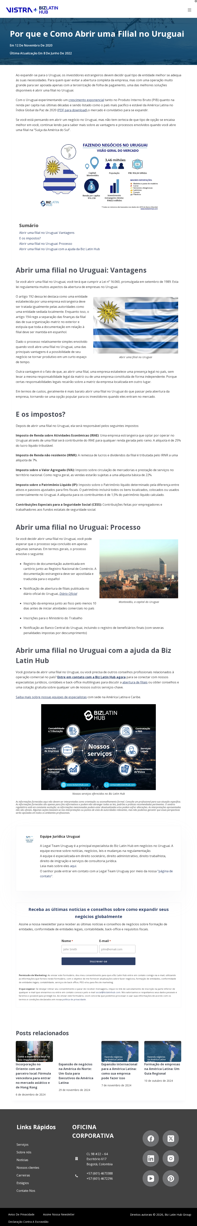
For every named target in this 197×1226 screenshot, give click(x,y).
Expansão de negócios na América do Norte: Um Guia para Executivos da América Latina (76, 1073)
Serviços (22, 1144)
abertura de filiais (135, 682)
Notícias (22, 1160)
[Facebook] (151, 1138)
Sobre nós (24, 1152)
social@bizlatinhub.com (108, 992)
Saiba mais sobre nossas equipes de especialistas (51, 697)
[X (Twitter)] (171, 1138)
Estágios (23, 1183)
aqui (73, 866)
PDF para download (72, 110)
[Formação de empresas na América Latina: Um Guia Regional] (162, 1051)
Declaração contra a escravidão (28, 1222)
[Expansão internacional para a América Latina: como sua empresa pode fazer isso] (120, 1051)
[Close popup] (196, 1)
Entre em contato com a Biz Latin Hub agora (91, 677)
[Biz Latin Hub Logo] (32, 10)
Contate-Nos (26, 1191)
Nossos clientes (28, 1167)
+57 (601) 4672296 (100, 1178)
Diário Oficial (68, 594)
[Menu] (189, 10)
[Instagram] (171, 1158)
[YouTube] (151, 1178)
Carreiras (23, 1175)
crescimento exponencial (86, 100)
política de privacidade (74, 999)
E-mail (105, 941)
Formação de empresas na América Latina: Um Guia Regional (162, 1069)
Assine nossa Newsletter (58, 1214)
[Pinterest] (171, 1178)
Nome (67, 941)
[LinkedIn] (151, 1158)
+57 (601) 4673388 (100, 1173)
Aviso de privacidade (21, 1214)
